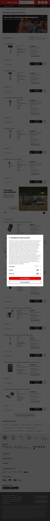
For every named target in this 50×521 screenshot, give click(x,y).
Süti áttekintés (21, 263)
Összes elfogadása (25, 278)
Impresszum (16, 263)
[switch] (37, 270)
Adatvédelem (11, 263)
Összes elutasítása (25, 282)
